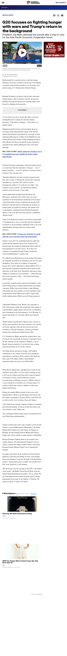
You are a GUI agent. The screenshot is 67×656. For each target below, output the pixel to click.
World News (7, 15)
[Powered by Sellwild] (39, 594)
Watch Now (60, 2)
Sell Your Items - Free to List (22, 494)
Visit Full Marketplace (34, 494)
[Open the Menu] (3, 2)
